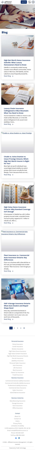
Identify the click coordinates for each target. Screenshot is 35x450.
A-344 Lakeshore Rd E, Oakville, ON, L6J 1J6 (17, 428)
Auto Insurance (17, 365)
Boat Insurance (17, 370)
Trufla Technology (21, 448)
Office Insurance (18, 408)
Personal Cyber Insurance (17, 363)
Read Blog (7, 76)
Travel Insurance (17, 375)
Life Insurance (17, 368)
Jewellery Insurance (17, 361)
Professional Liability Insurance (17, 385)
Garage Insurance (17, 403)
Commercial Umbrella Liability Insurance (17, 383)
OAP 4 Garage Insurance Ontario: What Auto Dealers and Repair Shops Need (17, 305)
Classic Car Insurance (17, 372)
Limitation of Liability (17, 426)
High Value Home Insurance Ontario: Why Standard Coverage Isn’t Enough (17, 209)
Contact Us (17, 419)
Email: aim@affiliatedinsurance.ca (17, 430)
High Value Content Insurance (17, 354)
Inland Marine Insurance (17, 392)
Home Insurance (17, 344)
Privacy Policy (17, 423)
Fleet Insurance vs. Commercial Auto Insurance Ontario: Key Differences (16, 257)
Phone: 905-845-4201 (17, 433)
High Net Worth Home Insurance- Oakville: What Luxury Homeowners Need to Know (17, 62)
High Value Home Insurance (17, 351)
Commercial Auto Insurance (17, 388)
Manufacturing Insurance (17, 401)
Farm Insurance (17, 406)
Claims (17, 421)
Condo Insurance (17, 346)
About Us (17, 416)
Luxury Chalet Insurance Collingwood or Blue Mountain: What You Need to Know (16, 110)
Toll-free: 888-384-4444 (17, 435)
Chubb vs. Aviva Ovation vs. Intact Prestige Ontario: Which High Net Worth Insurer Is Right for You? (16, 160)
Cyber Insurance (18, 390)
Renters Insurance (17, 349)
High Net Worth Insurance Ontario (17, 356)
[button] (33, 2)
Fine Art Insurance (17, 358)
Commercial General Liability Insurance (18, 381)
